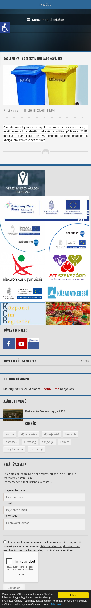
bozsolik (70, 434)
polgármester (14, 449)
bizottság (30, 442)
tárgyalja (48, 442)
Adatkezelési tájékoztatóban (60, 546)
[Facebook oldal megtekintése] (9, 343)
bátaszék (11, 442)
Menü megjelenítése (48, 19)
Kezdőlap (45, 4)
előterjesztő (51, 434)
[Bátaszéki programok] (33, 343)
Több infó (56, 604)
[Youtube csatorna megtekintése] (21, 343)
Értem (73, 595)
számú (10, 434)
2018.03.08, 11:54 (41, 110)
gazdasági (36, 449)
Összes (84, 361)
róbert (64, 442)
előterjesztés (29, 434)
